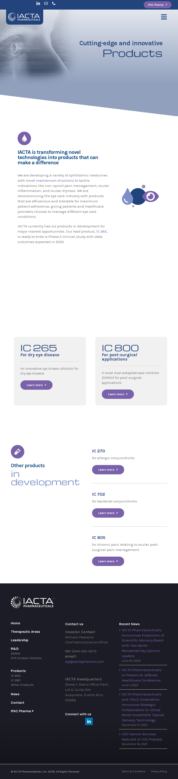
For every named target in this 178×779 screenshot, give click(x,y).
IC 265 (101, 231)
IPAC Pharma (21, 711)
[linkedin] (38, 3)
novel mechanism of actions (50, 180)
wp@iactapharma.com (84, 661)
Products (18, 671)
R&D (15, 648)
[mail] (46, 3)
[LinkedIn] (89, 721)
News (15, 694)
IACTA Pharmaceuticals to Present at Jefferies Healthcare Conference (142, 675)
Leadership (19, 640)
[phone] (54, 3)
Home (15, 623)
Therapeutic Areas (25, 632)
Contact (17, 702)
